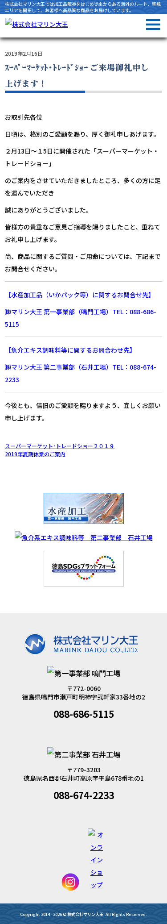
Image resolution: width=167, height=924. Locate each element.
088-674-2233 (83, 795)
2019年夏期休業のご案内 (35, 454)
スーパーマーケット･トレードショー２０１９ (59, 446)
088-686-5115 (83, 713)
